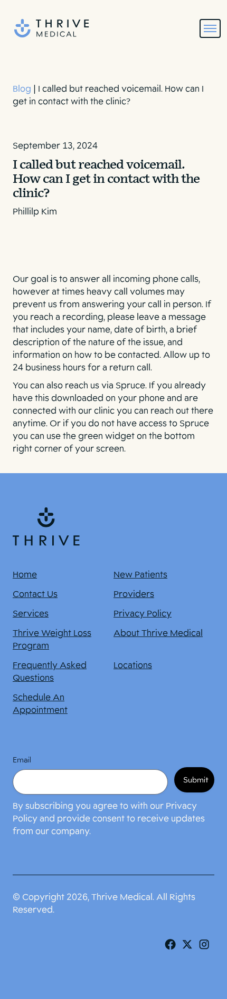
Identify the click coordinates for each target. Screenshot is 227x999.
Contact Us (35, 594)
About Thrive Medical (158, 633)
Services (31, 613)
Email (22, 760)
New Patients (140, 574)
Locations (133, 665)
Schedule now (114, 976)
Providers (134, 594)
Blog (22, 88)
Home (25, 574)
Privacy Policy (143, 613)
